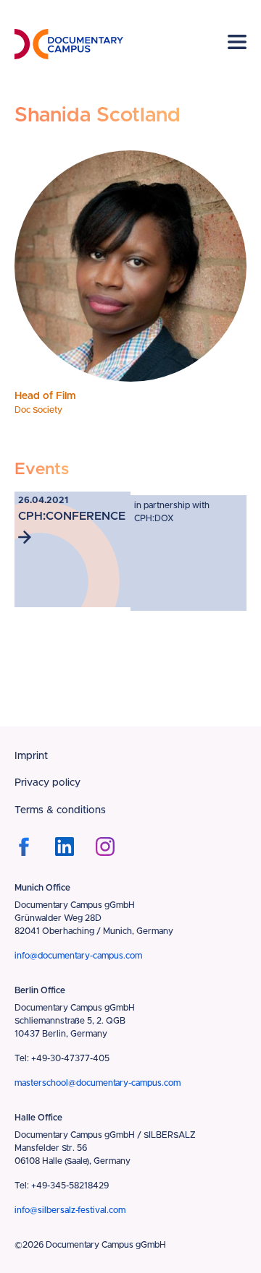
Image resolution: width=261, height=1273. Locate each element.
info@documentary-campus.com (78, 955)
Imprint (31, 756)
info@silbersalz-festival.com (69, 1210)
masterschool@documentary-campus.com (97, 1083)
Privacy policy (47, 783)
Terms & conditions (60, 810)
